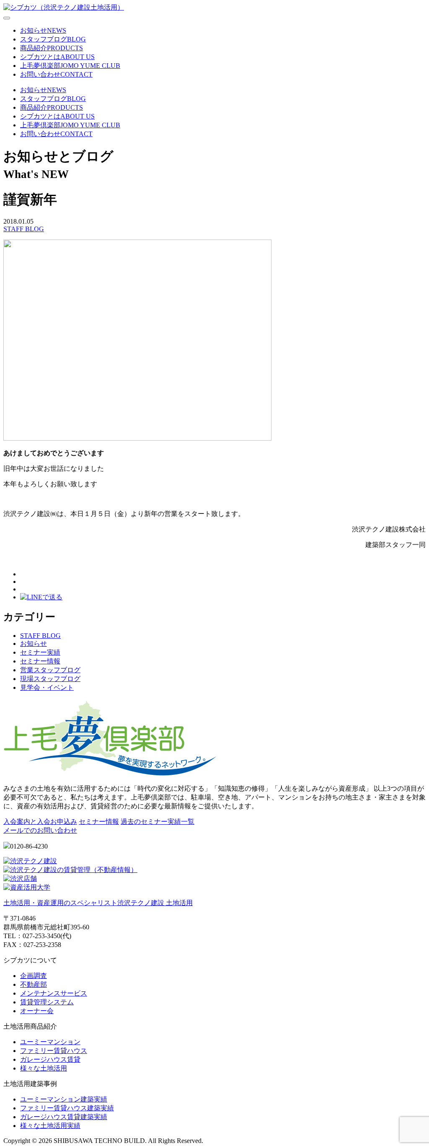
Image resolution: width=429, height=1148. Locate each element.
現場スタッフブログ (50, 678)
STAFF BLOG (23, 228)
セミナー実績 (40, 652)
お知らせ (33, 643)
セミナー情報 (40, 661)
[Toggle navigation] (6, 18)
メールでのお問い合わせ (40, 830)
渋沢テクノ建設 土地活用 (98, 902)
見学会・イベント (47, 687)
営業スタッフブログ (50, 669)
